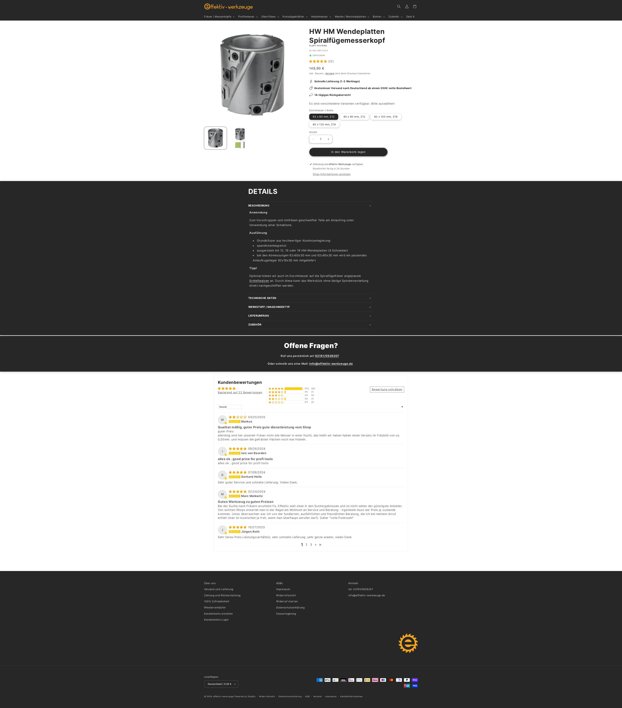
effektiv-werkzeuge (223, 696)
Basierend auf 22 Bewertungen (240, 392)
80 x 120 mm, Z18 (324, 124)
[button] (219, 16)
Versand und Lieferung (218, 589)
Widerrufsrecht (286, 595)
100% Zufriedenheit (216, 601)
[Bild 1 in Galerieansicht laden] (215, 138)
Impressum (283, 589)
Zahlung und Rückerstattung (222, 595)
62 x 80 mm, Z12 (324, 116)
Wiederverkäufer (215, 607)
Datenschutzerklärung (290, 607)
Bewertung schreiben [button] (387, 389)
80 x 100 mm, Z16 (386, 116)
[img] (238, 417)
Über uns (210, 583)
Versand (329, 73)
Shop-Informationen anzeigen (332, 174)
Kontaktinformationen (351, 696)
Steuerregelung (286, 613)
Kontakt (353, 583)
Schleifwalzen (259, 280)
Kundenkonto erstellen (218, 613)
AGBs (279, 583)
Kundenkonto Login (216, 619)
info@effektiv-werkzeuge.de (366, 595)
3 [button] (311, 544)
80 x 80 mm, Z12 (354, 116)
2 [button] (307, 544)
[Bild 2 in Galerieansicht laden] (240, 138)
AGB (307, 696)
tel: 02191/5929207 (360, 589)
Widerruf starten (287, 601)
